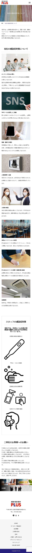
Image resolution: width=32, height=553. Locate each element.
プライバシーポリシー (16, 539)
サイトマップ (16, 542)
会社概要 (16, 528)
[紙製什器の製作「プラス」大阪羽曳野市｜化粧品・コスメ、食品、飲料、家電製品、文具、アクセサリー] (5, 2)
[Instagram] (16, 515)
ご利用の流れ (16, 531)
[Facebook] (18, 515)
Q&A (16, 534)
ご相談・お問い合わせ (16, 537)
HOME (16, 523)
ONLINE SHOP (16, 545)
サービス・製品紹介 (16, 526)
